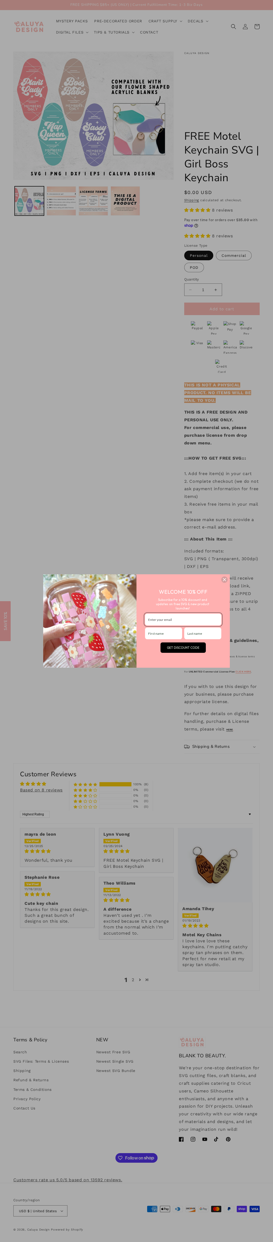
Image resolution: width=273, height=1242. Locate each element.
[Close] (224, 579)
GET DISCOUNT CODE (183, 648)
